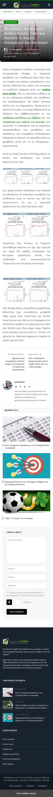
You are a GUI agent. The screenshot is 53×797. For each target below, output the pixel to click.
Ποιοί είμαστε (8, 739)
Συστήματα (42, 786)
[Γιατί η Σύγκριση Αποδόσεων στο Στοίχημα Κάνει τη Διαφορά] (26, 429)
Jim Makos (17, 49)
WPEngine (37, 780)
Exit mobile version (26, 793)
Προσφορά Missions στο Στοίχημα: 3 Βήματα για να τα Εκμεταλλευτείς (30, 719)
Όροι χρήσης (8, 764)
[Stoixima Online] (26, 4)
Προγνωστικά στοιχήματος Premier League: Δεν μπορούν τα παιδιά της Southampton (14, 364)
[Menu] (4, 5)
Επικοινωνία (8, 744)
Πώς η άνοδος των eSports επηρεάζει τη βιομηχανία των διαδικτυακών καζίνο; (32, 706)
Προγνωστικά (11, 22)
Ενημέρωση (7, 749)
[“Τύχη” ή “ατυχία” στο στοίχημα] (26, 502)
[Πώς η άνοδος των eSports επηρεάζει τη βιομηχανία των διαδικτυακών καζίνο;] (8, 705)
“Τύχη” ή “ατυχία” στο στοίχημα (19, 518)
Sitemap (46, 780)
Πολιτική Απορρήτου (11, 759)
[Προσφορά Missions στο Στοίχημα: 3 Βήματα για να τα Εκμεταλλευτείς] (26, 465)
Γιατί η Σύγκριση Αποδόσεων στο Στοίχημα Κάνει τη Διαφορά (28, 693)
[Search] (48, 5)
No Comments (34, 53)
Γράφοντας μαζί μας (11, 754)
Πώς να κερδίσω (16, 786)
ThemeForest (13, 780)
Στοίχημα (30, 786)
